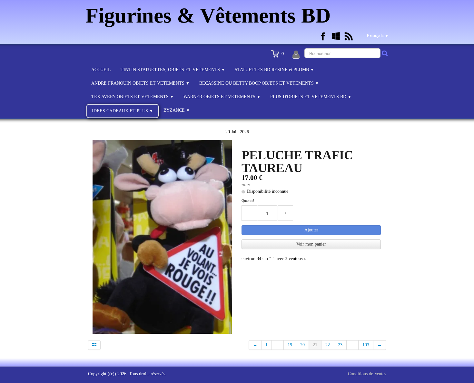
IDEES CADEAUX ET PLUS (122, 110)
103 (365, 344)
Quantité (248, 200)
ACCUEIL (101, 69)
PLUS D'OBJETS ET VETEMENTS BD (310, 96)
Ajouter (311, 230)
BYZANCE (176, 110)
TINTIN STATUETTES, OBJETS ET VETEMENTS (173, 69)
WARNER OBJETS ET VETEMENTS (222, 96)
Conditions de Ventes (367, 373)
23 (340, 344)
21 (315, 344)
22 (327, 344)
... (278, 344)
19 (290, 344)
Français (378, 35)
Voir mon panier (311, 244)
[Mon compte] (296, 55)
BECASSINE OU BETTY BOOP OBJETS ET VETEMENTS (259, 83)
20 (302, 344)
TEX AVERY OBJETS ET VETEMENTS (132, 96)
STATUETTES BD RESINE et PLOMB (274, 69)
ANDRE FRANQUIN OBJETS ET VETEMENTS (140, 83)
